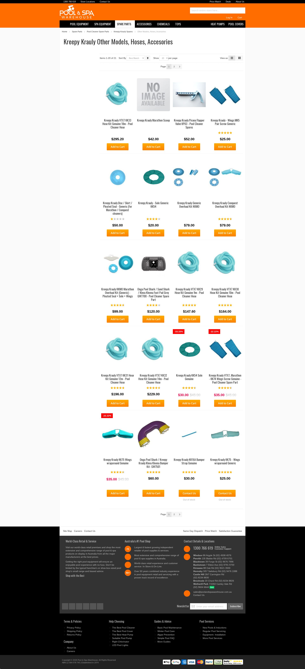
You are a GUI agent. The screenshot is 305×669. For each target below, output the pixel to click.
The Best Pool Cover (122, 631)
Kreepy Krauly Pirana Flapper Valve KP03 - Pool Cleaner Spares (189, 123)
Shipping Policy (74, 631)
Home (64, 32)
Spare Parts (77, 32)
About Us (71, 647)
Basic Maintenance (169, 627)
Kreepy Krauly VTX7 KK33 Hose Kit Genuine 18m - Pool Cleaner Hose (117, 123)
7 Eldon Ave (213, 565)
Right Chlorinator (120, 641)
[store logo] (77, 12)
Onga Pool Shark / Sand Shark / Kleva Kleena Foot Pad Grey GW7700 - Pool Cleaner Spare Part (153, 294)
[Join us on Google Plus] (72, 605)
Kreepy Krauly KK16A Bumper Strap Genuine (189, 461)
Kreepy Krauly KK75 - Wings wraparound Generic (225, 461)
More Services (212, 638)
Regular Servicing (214, 631)
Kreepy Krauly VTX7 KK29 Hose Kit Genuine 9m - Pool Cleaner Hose (189, 292)
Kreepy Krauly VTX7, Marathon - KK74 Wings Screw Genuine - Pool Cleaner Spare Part (225, 378)
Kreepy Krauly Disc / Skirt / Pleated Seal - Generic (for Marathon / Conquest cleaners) (117, 208)
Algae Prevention (166, 634)
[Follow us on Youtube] (86, 605)
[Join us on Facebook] (65, 605)
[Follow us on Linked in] (100, 605)
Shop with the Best (75, 576)
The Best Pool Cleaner (123, 627)
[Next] (179, 66)
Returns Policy (74, 634)
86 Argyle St (212, 555)
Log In (229, 17)
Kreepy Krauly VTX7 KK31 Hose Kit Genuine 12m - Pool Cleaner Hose (117, 378)
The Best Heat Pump (122, 634)
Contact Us (89, 531)
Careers (78, 531)
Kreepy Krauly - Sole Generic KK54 (153, 204)
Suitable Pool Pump (122, 638)
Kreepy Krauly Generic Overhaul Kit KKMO (189, 204)
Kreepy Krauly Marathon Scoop (153, 120)
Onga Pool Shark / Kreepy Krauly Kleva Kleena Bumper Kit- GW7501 (153, 463)
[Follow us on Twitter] (79, 605)
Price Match (211, 531)
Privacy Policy (74, 627)
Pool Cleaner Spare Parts (98, 32)
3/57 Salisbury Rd (215, 571)
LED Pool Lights (120, 645)
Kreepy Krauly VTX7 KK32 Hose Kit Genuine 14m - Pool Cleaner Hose (153, 378)
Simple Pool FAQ (165, 638)
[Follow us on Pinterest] (93, 605)
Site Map (67, 531)
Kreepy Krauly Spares (123, 32)
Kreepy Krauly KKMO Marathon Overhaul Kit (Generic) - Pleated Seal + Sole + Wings (117, 292)
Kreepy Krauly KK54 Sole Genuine (189, 377)
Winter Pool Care (166, 631)
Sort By (122, 58)
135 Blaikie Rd (212, 558)
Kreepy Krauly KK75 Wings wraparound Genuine (118, 461)
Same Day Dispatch (193, 531)
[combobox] (217, 10)
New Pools (214, 627)
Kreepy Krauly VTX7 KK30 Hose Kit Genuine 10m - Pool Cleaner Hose (225, 292)
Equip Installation (214, 634)
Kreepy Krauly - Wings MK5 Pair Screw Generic (225, 122)
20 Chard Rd (213, 580)
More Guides (163, 641)
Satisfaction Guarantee (230, 531)
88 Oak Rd (211, 568)
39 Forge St (213, 561)
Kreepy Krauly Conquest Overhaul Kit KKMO (225, 204)
